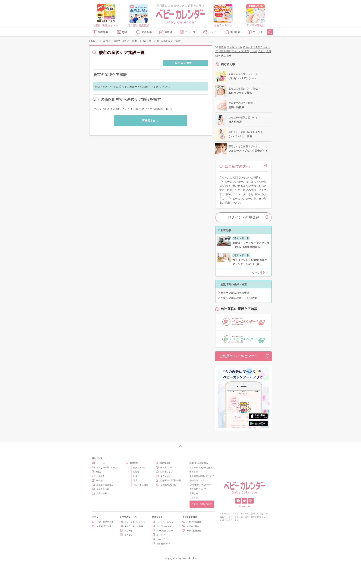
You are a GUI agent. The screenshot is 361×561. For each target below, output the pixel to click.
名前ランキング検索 (133, 526)
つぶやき (100, 476)
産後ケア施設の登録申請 (235, 292)
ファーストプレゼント (134, 522)
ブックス (258, 32)
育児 (135, 480)
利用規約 (194, 493)
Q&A (124, 32)
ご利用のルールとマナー (238, 356)
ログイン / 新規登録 (243, 217)
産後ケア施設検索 (104, 485)
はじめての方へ (237, 166)
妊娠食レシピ (166, 472)
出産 (135, 476)
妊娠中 (136, 472)
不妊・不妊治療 (140, 485)
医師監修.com (163, 543)
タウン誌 (164, 476)
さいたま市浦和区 (152, 108)
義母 (229, 55)
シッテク (161, 535)
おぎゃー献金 (193, 526)
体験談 (168, 32)
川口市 (168, 108)
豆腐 (239, 47)
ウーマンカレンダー (166, 522)
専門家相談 (165, 463)
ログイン (194, 498)
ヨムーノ (161, 539)
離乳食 (222, 47)
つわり (253, 51)
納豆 (223, 55)
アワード (128, 530)
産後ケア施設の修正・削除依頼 (239, 298)
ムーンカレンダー (165, 530)
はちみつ (232, 47)
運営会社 (194, 472)
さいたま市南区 (131, 108)
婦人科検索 (101, 493)
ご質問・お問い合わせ (201, 504)
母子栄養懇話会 (194, 530)
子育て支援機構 (194, 522)
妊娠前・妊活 (139, 467)
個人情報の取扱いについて (202, 476)
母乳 (246, 51)
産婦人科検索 (102, 489)
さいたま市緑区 (111, 108)
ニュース (190, 32)
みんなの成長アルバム (106, 467)
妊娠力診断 (224, 51)
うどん (261, 51)
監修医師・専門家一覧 (170, 480)
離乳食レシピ (166, 467)
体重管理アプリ (104, 526)
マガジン (128, 535)
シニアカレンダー (165, 526)
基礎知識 (103, 32)
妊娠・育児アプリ (105, 522)
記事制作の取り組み (199, 463)
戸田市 (97, 108)
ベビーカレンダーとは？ (201, 467)
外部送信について (198, 480)
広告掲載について (198, 489)
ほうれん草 (237, 51)
